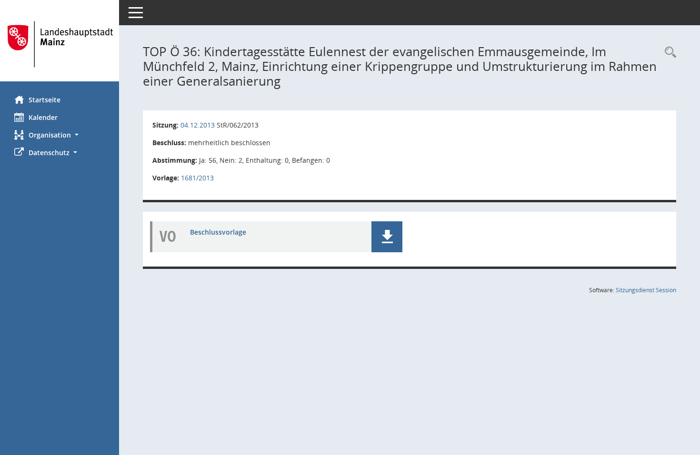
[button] (59, 135)
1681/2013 (197, 177)
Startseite (44, 99)
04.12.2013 (197, 124)
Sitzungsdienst (646, 290)
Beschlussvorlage (218, 232)
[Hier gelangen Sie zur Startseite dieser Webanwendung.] (59, 44)
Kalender (43, 117)
